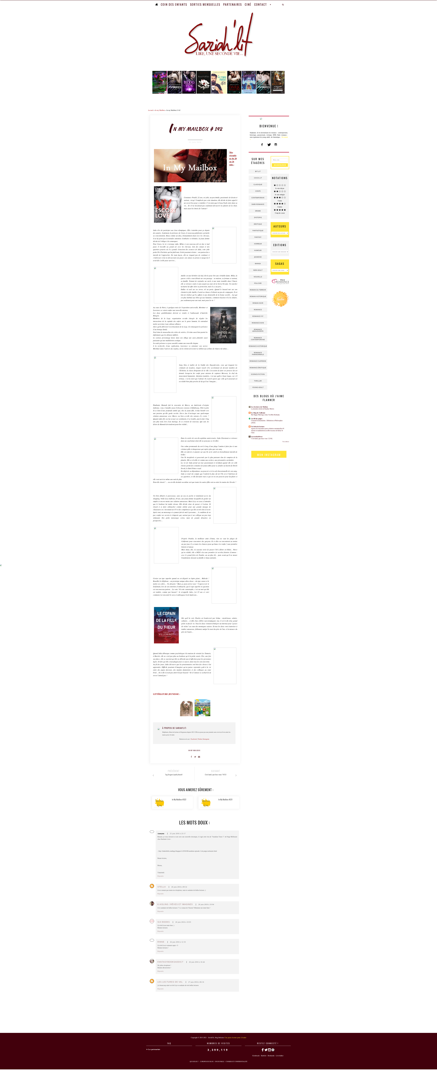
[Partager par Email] (199, 756)
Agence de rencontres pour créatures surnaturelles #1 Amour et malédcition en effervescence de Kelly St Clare (267, 430)
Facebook (194, 739)
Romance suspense (258, 361)
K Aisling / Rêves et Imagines (175, 904)
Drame (258, 211)
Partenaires (232, 4)
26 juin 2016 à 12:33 (178, 942)
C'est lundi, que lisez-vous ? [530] (261, 438)
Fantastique (258, 230)
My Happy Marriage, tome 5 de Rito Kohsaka (265, 415)
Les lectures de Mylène (259, 407)
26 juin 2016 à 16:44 (197, 962)
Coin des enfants (174, 4)
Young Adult (258, 387)
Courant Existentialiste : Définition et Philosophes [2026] (267, 421)
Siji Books (164, 922)
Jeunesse (258, 257)
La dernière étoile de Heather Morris (262, 409)
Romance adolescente (257, 330)
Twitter (200, 739)
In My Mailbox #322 (179, 799)
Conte (258, 191)
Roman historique (258, 296)
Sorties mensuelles (205, 4)
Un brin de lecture (257, 426)
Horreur (258, 244)
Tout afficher (285, 441)
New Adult (258, 270)
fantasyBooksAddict (170, 962)
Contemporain (257, 198)
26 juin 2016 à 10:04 (206, 904)
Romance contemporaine (258, 339)
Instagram (206, 739)
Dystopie (258, 217)
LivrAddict (279, 1055)
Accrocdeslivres (257, 436)
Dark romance (258, 204)
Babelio (263, 1055)
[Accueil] (156, 4)
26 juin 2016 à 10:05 (183, 922)
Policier (258, 283)
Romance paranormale (258, 353)
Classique (258, 184)
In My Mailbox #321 (225, 799)
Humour (258, 250)
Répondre (161, 876)
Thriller (258, 381)
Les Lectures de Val (170, 982)
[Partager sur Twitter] (195, 756)
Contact (260, 4)
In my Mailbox (160, 110)
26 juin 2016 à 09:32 (179, 887)
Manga (258, 263)
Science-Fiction (258, 374)
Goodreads (256, 1055)
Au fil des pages (256, 418)
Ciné (248, 4)
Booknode (271, 1055)
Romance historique (258, 346)
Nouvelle (258, 277)
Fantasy (257, 237)
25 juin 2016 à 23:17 (178, 833)
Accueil (150, 110)
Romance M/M (258, 323)
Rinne (161, 942)
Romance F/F (257, 316)
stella (162, 887)
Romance (258, 310)
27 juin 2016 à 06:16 (196, 982)
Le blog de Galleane (258, 413)
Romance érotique (258, 368)
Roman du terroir (258, 290)
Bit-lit (258, 171)
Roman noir (258, 303)
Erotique (258, 224)
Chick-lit (258, 178)
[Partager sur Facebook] (191, 756)
